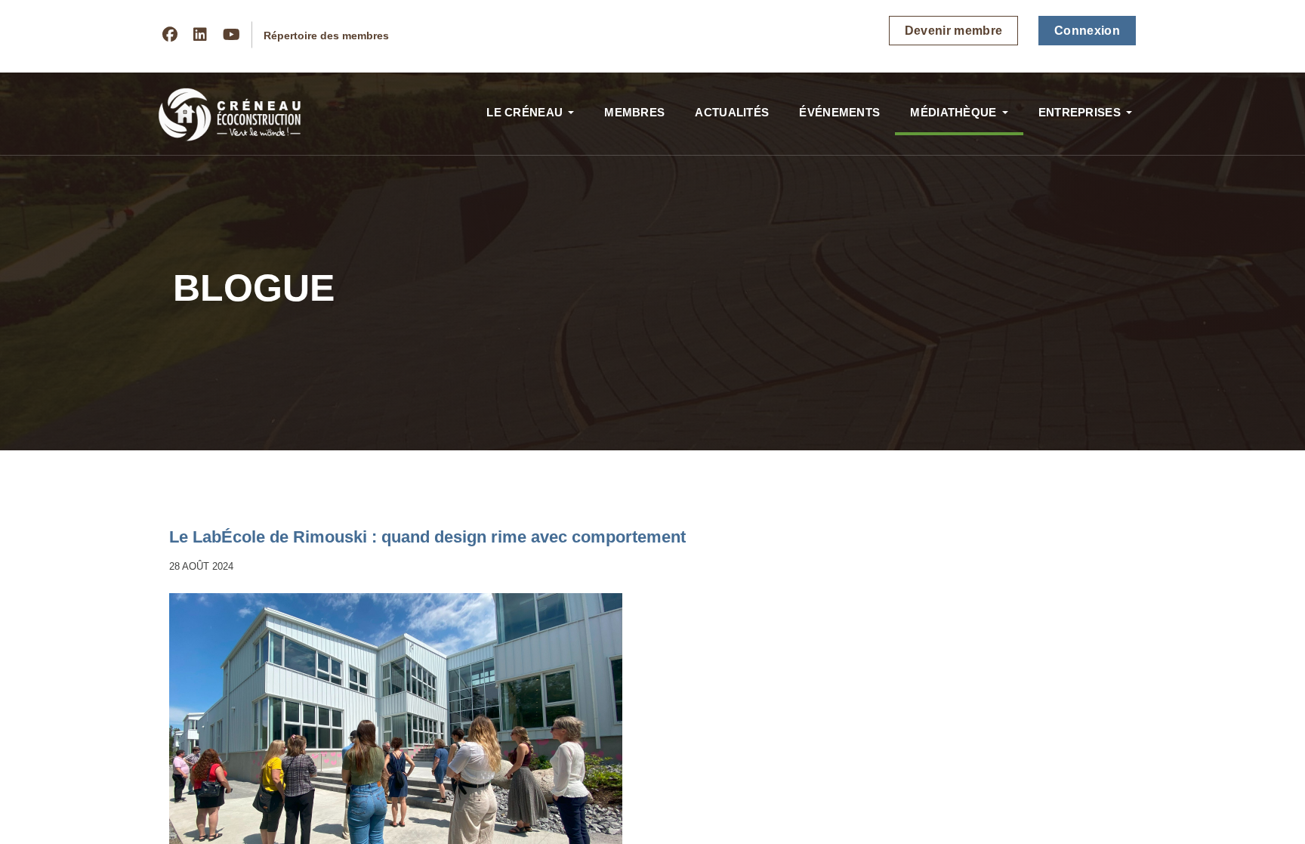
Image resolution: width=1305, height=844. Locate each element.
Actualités (732, 112)
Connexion (1087, 30)
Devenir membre (954, 30)
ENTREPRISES (1079, 112)
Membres (634, 112)
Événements (839, 112)
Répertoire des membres (326, 35)
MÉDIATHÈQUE (953, 112)
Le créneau (524, 112)
